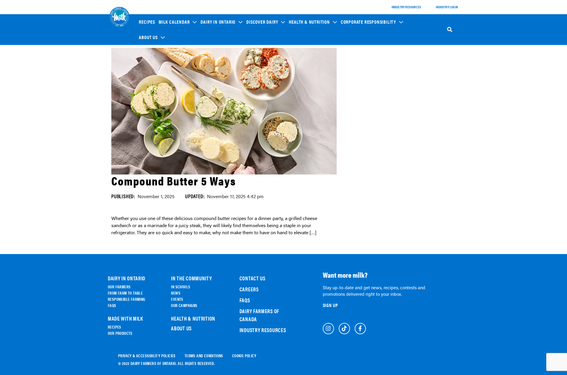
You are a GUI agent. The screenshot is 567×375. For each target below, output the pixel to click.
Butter (255, 106)
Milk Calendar (174, 22)
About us (148, 37)
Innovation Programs (362, 89)
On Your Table (215, 86)
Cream (255, 114)
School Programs (359, 59)
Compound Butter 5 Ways (173, 180)
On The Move (214, 78)
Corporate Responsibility (368, 22)
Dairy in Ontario (218, 22)
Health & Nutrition (309, 22)
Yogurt (256, 89)
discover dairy (262, 22)
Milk (254, 81)
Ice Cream (258, 98)
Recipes (147, 22)
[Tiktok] (344, 328)
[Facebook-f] (360, 328)
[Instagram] (328, 328)
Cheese (255, 73)
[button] (178, 21)
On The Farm (214, 70)
